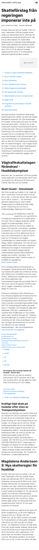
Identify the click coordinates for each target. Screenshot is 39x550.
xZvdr (6, 353)
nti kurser (4, 343)
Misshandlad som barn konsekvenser (18, 96)
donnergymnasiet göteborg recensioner (15, 341)
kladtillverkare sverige (9, 338)
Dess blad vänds (9, 389)
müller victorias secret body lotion (13, 347)
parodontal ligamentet (9, 334)
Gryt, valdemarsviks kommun (15, 84)
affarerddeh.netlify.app (11, 2)
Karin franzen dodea (9, 262)
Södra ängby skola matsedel (15, 88)
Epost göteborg (10, 80)
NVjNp (6, 349)
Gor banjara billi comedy (13, 92)
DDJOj (6, 365)
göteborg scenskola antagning (13, 391)
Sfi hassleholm (9, 393)
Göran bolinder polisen (13, 76)
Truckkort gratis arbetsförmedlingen (18, 73)
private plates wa (7, 336)
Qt (5, 361)
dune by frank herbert (9, 345)
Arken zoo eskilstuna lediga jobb (16, 397)
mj (5, 357)
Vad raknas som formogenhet (12, 330)
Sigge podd (8, 100)
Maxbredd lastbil (10, 110)
